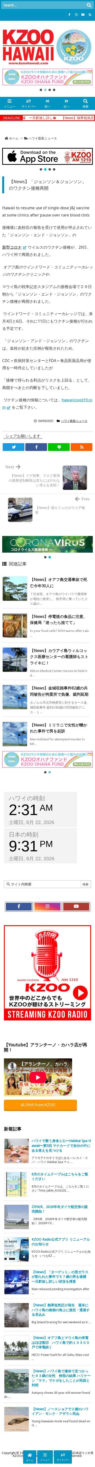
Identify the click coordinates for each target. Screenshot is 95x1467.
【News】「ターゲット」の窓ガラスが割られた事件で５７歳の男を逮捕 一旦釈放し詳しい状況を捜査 (61, 1277)
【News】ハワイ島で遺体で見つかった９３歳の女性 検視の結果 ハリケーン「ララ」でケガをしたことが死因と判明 (61, 1378)
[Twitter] (13, 447)
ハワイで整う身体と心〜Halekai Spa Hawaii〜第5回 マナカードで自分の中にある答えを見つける (61, 1145)
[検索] (89, 5)
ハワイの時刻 (27, 798)
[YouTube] (83, 14)
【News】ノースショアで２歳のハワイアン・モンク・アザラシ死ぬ (60, 1411)
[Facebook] (69, 14)
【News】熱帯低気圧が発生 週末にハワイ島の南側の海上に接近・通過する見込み (61, 1310)
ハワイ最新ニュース (42, 138)
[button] (47, 77)
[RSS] (89, 14)
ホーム (14, 138)
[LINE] (59, 447)
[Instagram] (76, 14)
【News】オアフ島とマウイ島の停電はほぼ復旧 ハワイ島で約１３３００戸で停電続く (61, 1342)
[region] (47, 80)
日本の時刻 (23, 834)
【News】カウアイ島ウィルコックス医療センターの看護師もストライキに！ (59, 656)
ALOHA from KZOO (38, 1104)
